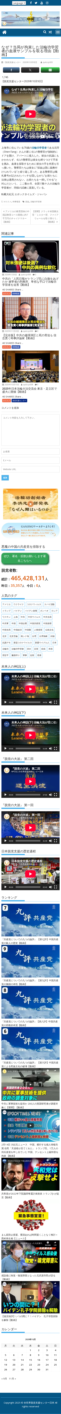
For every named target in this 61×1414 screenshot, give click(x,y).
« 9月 (4, 1378)
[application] (30, 689)
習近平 (5, 655)
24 (47, 1364)
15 (30, 1359)
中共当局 (47, 617)
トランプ (6, 610)
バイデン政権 (31, 610)
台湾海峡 (43, 636)
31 (47, 1369)
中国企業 (23, 623)
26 (5, 1369)
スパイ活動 (49, 604)
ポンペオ (44, 610)
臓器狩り (16, 655)
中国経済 (18, 629)
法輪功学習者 (39, 147)
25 (55, 1364)
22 (30, 1364)
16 (38, 1359)
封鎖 (53, 636)
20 (14, 1364)
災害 (36, 648)
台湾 (34, 636)
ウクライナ (19, 604)
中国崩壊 (47, 623)
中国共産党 (35, 623)
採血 (27, 201)
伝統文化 (49, 629)
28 (22, 1369)
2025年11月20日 (11, 331)
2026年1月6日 (10, 274)
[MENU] (58, 32)
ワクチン (6, 617)
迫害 (32, 655)
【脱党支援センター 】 (21, 62)
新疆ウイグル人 (42, 642)
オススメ (7, 201)
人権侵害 (38, 629)
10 (47, 1355)
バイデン (18, 610)
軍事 (25, 655)
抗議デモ (6, 642)
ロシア (54, 610)
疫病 (43, 648)
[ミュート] (50, 702)
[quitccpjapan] (4, 32)
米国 (50, 648)
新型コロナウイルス (23, 642)
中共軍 (5, 623)
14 (22, 1359)
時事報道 (16, 201)
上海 (16, 617)
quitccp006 (25, 274)
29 (30, 1369)
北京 (4, 636)
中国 (14, 623)
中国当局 (6, 629)
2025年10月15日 (11, 384)
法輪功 (5, 648)
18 (55, 1359)
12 (5, 1359)
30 (38, 1369)
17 (47, 1359)
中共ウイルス (34, 617)
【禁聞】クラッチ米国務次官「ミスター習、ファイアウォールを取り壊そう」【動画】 (45, 216)
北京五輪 (14, 636)
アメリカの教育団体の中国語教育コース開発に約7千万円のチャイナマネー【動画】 (16, 216)
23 (38, 1364)
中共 (23, 617)
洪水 (29, 648)
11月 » (12, 1378)
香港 (39, 655)
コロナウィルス (34, 604)
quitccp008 (28, 384)
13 (14, 1359)
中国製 (28, 629)
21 (22, 1364)
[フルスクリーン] (55, 702)
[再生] (5, 702)
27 (14, 1369)
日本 (54, 642)
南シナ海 (25, 636)
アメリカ (6, 604)
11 (55, 1355)
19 (5, 1364)
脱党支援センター (19, 400)
